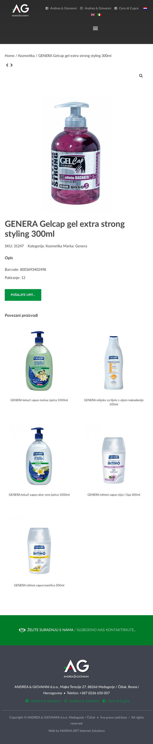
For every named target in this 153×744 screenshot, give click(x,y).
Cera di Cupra (128, 8)
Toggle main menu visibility (95, 28)
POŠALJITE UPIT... (23, 294)
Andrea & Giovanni (63, 8)
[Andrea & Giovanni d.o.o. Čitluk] (20, 10)
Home (10, 56)
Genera (81, 246)
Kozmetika (26, 56)
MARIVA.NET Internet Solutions (82, 730)
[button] (141, 75)
